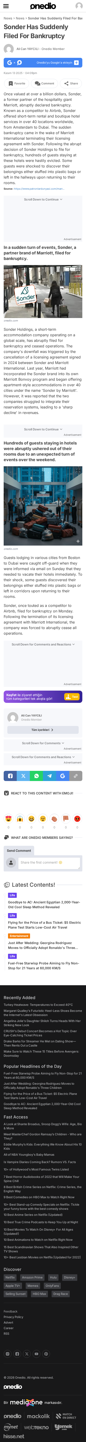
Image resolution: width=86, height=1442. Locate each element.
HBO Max (39, 1294)
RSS (6, 1333)
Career (9, 1328)
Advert (8, 1322)
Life (12, 895)
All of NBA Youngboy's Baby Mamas (29, 1154)
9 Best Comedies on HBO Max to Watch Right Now (39, 1197)
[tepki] (8, 819)
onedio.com (11, 320)
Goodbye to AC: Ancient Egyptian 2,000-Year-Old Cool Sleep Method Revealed (44, 904)
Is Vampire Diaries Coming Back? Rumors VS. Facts (40, 1162)
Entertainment (19, 936)
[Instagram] (7, 1354)
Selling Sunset (15, 1294)
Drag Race (60, 1294)
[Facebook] (17, 1354)
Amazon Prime (32, 1277)
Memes (33, 1286)
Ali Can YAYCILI (41, 49)
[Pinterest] (46, 1354)
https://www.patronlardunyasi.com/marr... (39, 188)
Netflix (10, 1277)
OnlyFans (52, 1286)
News (8, 18)
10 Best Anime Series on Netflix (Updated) (33, 1215)
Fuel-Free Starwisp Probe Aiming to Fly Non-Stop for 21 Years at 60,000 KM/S (43, 965)
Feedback (10, 1311)
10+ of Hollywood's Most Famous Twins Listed (36, 1169)
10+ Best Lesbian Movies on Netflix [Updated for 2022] (42, 1257)
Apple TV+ (13, 1286)
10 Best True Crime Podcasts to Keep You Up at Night (41, 1222)
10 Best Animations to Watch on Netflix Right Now (38, 1239)
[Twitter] (27, 1354)
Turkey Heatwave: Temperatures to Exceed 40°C (38, 1005)
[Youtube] (36, 1354)
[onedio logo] (40, 1387)
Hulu (53, 1277)
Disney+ (69, 1277)
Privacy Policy (13, 1317)
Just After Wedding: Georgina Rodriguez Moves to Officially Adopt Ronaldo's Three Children (41, 945)
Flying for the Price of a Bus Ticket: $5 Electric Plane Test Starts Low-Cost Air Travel (44, 924)
